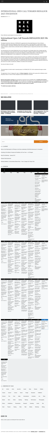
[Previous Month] (4, 170)
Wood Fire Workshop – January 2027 (8, 155)
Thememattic (42, 431)
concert (9, 392)
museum (22, 93)
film (9, 396)
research (25, 403)
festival (3, 396)
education (33, 392)
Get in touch (18, 419)
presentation (30, 93)
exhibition (12, 93)
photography (41, 399)
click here (14, 85)
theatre (9, 406)
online (14, 399)
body (30, 389)
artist (13, 389)
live (39, 396)
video (20, 406)
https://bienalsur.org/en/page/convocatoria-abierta (11, 35)
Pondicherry (10, 403)
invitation (34, 396)
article (7, 389)
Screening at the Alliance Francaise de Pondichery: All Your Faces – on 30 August (17, 152)
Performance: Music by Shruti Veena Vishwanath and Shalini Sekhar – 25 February (8, 112)
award (25, 389)
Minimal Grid (34, 431)
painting (26, 399)
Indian (19, 396)
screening (32, 403)
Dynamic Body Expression (6, 158)
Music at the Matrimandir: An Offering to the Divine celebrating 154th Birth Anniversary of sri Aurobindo (21, 149)
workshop (37, 406)
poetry (3, 403)
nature (3, 399)
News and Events (5, 93)
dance (21, 392)
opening (20, 399)
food (14, 396)
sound (38, 403)
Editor (8, 16)
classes (3, 392)
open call (25, 93)
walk (25, 406)
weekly (30, 406)
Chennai (35, 389)
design (26, 392)
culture (15, 392)
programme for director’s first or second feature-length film (24, 111)
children (41, 389)
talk (43, 403)
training (14, 406)
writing (43, 406)
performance (33, 399)
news (9, 399)
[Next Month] (44, 170)
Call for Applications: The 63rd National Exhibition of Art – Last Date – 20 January (41, 112)
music (44, 396)
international (17, 93)
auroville (19, 389)
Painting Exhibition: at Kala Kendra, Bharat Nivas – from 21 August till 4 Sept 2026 (17, 161)
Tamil (3, 406)
